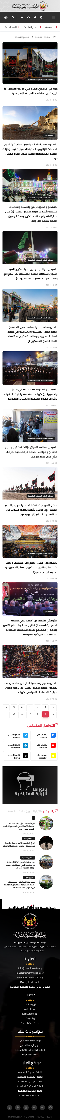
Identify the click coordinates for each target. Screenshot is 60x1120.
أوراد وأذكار (30, 1018)
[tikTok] (9, 1107)
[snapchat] (17, 1107)
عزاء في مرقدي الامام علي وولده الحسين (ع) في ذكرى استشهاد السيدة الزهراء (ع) (31, 91)
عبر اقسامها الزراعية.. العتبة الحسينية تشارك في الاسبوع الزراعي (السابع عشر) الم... (19, 826)
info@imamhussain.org (30, 968)
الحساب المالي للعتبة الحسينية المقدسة (30, 987)
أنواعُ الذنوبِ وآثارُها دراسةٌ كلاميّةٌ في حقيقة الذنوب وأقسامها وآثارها (19, 844)
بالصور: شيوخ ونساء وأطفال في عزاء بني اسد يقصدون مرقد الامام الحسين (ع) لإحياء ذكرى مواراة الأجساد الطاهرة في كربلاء (31, 687)
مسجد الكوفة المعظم (30, 1095)
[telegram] (26, 1107)
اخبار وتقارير (49, 135)
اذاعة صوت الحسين (30, 1023)
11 (21, 714)
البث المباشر (30, 1009)
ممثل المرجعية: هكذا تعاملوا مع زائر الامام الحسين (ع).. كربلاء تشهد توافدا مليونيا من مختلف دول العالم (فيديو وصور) (31, 510)
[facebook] (41, 17)
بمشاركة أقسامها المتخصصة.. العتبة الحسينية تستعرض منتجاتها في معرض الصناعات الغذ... (19, 884)
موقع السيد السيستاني (30, 1040)
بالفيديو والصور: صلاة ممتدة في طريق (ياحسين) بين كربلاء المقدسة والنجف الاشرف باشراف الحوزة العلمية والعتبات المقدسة (31, 394)
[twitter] (35, 17)
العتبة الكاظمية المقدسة (30, 1077)
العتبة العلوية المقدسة (30, 1072)
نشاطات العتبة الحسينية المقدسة (40, 79)
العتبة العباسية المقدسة (30, 1091)
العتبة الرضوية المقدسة (30, 1081)
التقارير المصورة (47, 673)
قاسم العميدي (21, 37)
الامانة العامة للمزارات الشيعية (30, 1050)
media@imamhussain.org (30, 977)
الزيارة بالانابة (30, 1004)
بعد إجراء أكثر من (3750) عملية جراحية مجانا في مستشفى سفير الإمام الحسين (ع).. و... (20, 865)
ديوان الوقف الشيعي (30, 1045)
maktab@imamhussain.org (30, 973)
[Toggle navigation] (53, 17)
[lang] (5, 17)
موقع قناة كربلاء (30, 1054)
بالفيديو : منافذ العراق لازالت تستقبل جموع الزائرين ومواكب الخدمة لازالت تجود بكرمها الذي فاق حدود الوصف (31, 452)
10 (29, 714)
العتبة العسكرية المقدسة (30, 1086)
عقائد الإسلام (29, 838)
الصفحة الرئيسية (43, 37)
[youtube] (29, 17)
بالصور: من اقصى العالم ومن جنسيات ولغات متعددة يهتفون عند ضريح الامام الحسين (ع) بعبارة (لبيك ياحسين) (31, 567)
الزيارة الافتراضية (30, 1014)
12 (14, 714)
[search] (13, 17)
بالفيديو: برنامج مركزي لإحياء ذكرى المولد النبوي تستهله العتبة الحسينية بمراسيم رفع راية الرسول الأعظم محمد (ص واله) (30, 274)
